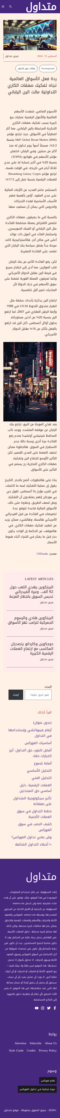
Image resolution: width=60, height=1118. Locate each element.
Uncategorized (47, 68)
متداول (41, 6)
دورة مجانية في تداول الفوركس (37, 1089)
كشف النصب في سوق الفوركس (35, 827)
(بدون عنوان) (42, 722)
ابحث (16, 695)
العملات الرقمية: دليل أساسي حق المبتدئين (36, 788)
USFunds (42, 554)
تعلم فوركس (48, 1080)
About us (51, 1043)
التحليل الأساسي (39, 770)
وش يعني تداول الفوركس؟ (32, 837)
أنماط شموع (43, 763)
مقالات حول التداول (26, 68)
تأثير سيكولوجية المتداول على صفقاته (32, 801)
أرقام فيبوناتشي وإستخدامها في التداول (30, 733)
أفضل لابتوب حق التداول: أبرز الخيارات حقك (30, 753)
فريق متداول (11, 56)
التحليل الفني (42, 778)
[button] (10, 6)
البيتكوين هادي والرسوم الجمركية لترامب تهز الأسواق (30, 620)
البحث (48, 687)
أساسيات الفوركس (38, 743)
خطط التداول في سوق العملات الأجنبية (34, 814)
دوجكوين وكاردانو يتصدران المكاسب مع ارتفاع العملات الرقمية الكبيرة (31, 648)
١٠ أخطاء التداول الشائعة (33, 844)
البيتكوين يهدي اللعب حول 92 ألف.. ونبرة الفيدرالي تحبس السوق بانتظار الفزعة (31, 592)
